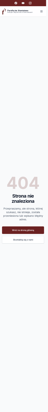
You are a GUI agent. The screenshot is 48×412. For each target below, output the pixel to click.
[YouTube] (23, 3)
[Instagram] (30, 3)
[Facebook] (16, 3)
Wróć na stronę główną (23, 230)
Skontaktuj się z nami (23, 239)
